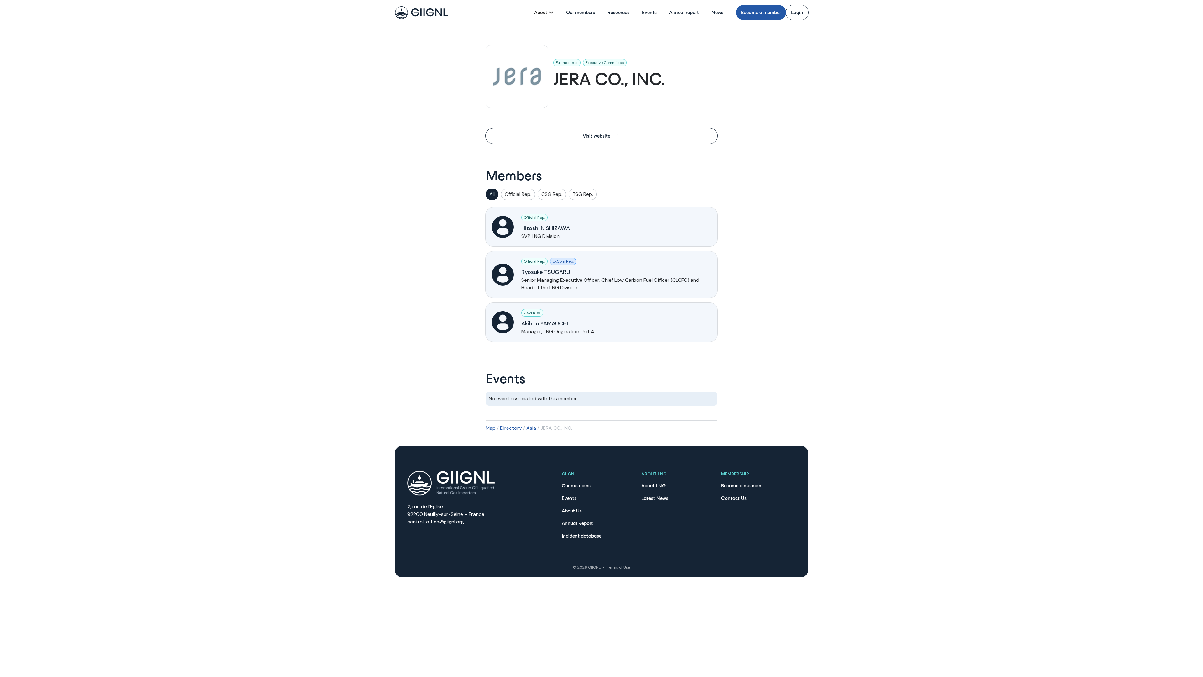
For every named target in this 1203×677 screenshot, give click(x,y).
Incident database (582, 535)
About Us (572, 510)
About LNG (653, 485)
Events (649, 12)
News (717, 12)
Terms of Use (618, 567)
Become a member (761, 12)
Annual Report (577, 523)
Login (797, 12)
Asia (531, 428)
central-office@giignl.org (435, 521)
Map (491, 428)
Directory (511, 428)
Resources (618, 12)
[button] (544, 12)
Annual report (684, 12)
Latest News (654, 498)
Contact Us (734, 498)
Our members (580, 12)
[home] (422, 12)
